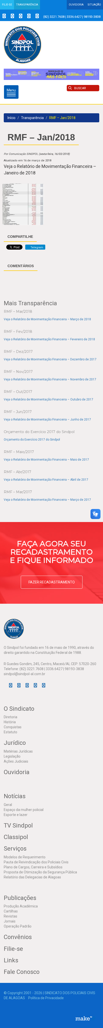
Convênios (18, 937)
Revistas (10, 916)
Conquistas (13, 727)
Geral (8, 805)
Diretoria (10, 717)
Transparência (27, 4)
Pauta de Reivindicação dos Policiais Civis (36, 862)
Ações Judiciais (16, 761)
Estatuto (10, 732)
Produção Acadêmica (21, 906)
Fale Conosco (22, 971)
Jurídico (15, 742)
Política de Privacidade (46, 998)
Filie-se (7, 4)
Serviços (15, 848)
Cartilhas (11, 911)
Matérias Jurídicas (18, 751)
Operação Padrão (18, 926)
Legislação (12, 756)
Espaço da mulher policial (24, 810)
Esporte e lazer (16, 815)
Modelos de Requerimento (25, 857)
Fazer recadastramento (51, 582)
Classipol (16, 837)
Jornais (10, 921)
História (10, 722)
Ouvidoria (76, 4)
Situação (94, 4)
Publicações (20, 897)
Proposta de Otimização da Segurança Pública (40, 872)
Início (12, 118)
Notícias (15, 796)
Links (11, 960)
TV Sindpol (18, 825)
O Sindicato (19, 708)
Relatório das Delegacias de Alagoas (32, 877)
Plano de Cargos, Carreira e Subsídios (33, 867)
